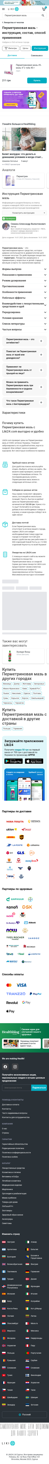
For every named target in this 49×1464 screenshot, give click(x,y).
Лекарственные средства (13, 1168)
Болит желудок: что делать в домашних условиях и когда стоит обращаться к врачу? (21, 156)
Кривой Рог (35, 688)
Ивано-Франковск (11, 688)
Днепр (17, 684)
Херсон (25, 698)
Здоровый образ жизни (12, 1215)
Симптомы (7, 1223)
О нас (4, 1128)
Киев (24, 688)
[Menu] (3, 9)
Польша (6, 728)
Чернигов (19, 703)
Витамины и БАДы (10, 1176)
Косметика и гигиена (11, 1172)
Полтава (37, 693)
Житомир (27, 684)
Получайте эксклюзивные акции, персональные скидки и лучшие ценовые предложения (23, 1077)
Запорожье (39, 684)
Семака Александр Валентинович (28, 224)
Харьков (15, 698)
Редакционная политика (13, 1148)
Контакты (6, 1109)
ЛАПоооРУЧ (7, 1206)
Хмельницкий (37, 698)
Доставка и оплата (10, 1104)
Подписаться (39, 1087)
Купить (37, 80)
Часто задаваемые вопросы (14, 1113)
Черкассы (7, 703)
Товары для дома (10, 1202)
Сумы (5, 698)
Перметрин (22, 176)
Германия (17, 728)
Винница (7, 684)
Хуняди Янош (23, 652)
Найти (43, 15)
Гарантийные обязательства (15, 1144)
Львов (6, 693)
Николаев (16, 693)
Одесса (27, 693)
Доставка (12, 55)
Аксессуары (7, 1219)
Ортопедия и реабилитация (14, 1193)
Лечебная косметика (11, 1181)
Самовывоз (37, 55)
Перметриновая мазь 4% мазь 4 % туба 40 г (28, 66)
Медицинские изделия (12, 1185)
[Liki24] (8, 1443)
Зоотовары (7, 1210)
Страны (5, 1133)
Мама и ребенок (9, 1198)
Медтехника (7, 1189)
